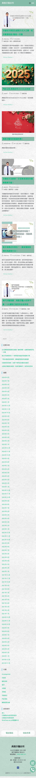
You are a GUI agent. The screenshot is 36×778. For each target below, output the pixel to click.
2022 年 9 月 (5, 543)
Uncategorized (6, 674)
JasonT (6, 93)
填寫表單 (26, 733)
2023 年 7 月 (5, 508)
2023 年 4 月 (5, 518)
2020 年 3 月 (5, 649)
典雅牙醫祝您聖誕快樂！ (13, 139)
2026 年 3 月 (5, 395)
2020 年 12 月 (6, 617)
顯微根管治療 (17, 41)
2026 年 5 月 (5, 388)
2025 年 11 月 (6, 409)
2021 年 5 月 (5, 599)
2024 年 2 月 (5, 483)
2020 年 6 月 (5, 638)
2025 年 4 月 (5, 434)
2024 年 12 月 (6, 448)
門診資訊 (4, 699)
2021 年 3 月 (5, 607)
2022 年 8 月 (5, 547)
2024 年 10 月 (6, 455)
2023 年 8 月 (5, 504)
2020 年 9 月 (5, 628)
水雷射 (16, 189)
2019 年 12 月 (6, 659)
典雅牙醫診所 (8, 3)
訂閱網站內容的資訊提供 (9, 715)
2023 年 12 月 (6, 490)
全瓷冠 (5, 189)
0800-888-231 (21, 754)
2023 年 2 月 (5, 525)
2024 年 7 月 (5, 465)
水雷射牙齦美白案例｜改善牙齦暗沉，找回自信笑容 (17, 366)
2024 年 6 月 (5, 469)
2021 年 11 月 (6, 578)
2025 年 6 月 (5, 427)
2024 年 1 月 (5, 487)
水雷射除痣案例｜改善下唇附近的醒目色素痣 (15, 363)
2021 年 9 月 (5, 585)
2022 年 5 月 (5, 557)
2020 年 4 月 (5, 645)
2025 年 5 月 (5, 430)
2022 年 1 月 (5, 571)
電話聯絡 (9, 733)
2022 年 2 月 (5, 568)
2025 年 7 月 (5, 423)
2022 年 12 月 (6, 532)
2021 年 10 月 (6, 582)
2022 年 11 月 (6, 536)
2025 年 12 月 (6, 405)
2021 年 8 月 (5, 589)
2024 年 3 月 (5, 480)
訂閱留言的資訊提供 (8, 718)
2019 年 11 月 (6, 663)
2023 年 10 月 (6, 497)
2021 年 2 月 (5, 610)
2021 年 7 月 (5, 592)
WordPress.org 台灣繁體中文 (10, 720)
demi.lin (6, 187)
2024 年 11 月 (6, 451)
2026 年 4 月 (5, 391)
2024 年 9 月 (5, 458)
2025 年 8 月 (5, 420)
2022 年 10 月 (6, 540)
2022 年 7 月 (5, 550)
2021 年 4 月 (5, 603)
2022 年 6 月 (5, 554)
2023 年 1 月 (5, 529)
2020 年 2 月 (5, 652)
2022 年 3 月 (5, 564)
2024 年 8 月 (5, 462)
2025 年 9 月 (5, 416)
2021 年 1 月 (5, 614)
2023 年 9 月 (5, 501)
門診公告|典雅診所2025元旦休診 (16, 89)
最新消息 (6, 41)
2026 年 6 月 (5, 384)
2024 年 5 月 (5, 473)
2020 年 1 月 (5, 656)
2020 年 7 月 (5, 635)
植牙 (11, 41)
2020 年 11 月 (6, 621)
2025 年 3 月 (5, 437)
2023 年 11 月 (6, 494)
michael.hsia (7, 143)
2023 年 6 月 (5, 511)
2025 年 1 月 (5, 444)
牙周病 (4, 692)
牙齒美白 (4, 695)
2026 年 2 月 (5, 398)
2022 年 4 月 (5, 561)
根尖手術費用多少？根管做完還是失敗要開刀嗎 (16, 356)
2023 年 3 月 (5, 522)
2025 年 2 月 (5, 441)
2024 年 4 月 (5, 476)
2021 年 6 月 (5, 596)
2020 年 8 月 (5, 631)
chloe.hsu (6, 39)
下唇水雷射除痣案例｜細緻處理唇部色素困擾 (15, 359)
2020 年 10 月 (6, 624)
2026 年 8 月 (5, 377)
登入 (3, 713)
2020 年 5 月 (5, 642)
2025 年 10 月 (6, 413)
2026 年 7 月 (5, 381)
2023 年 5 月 (5, 515)
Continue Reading (8, 57)
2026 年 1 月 (5, 402)
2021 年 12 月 (6, 575)
